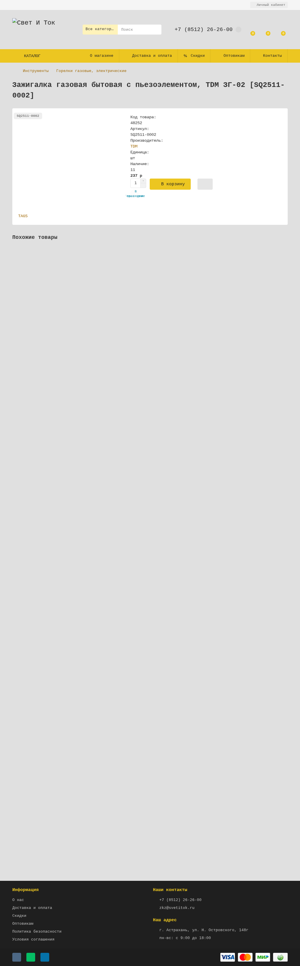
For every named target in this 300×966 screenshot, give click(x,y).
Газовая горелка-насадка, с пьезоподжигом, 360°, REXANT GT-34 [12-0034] (96, 572)
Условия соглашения (33, 939)
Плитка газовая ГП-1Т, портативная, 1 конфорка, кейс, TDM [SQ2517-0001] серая (103, 697)
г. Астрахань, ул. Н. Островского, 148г (203, 930)
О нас (18, 900)
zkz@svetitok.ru (177, 908)
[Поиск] (155, 29)
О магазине (101, 56)
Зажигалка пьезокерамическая (45, 822)
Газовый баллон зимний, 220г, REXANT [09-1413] (67, 447)
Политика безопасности (37, 931)
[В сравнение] (283, 264)
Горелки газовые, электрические (91, 71)
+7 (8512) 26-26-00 (204, 29)
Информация (25, 890)
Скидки (198, 56)
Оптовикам (234, 56)
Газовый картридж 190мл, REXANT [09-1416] (61, 322)
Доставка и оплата (152, 56)
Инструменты (36, 71)
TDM (133, 146)
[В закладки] (283, 253)
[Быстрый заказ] (205, 184)
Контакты (272, 56)
